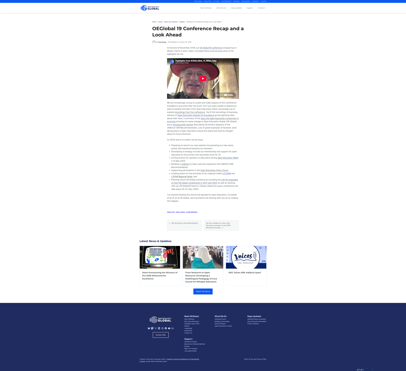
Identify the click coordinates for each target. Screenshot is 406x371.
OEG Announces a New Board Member (184, 223)
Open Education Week (227, 158)
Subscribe (161, 335)
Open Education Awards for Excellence (195, 115)
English (361, 369)
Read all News (203, 291)
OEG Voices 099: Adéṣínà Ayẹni (244, 272)
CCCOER (226, 173)
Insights (171, 212)
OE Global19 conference (211, 48)
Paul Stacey (162, 42)
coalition (185, 164)
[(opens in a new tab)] (160, 257)
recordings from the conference (190, 112)
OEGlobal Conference (187, 212)
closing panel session (183, 124)
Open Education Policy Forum (214, 170)
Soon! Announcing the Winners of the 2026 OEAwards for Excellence (159, 275)
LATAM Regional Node (181, 176)
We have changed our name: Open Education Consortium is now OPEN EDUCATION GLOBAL (218, 225)
